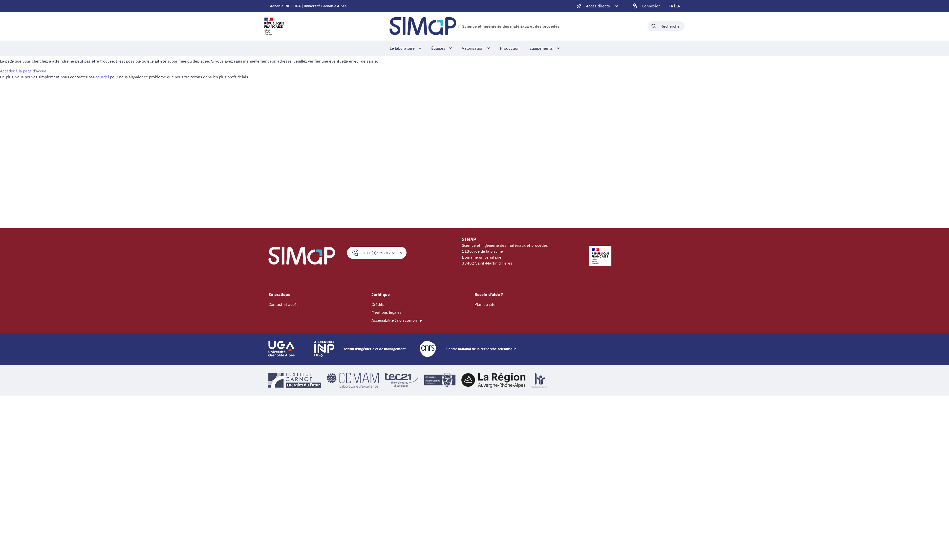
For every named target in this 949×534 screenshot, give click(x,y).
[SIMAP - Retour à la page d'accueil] (422, 26)
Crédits (377, 304)
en (678, 5)
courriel (102, 76)
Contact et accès (283, 304)
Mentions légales (386, 312)
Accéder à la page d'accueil (24, 70)
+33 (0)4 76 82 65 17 (383, 252)
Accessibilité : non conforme (396, 320)
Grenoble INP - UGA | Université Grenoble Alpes (307, 6)
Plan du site (485, 304)
